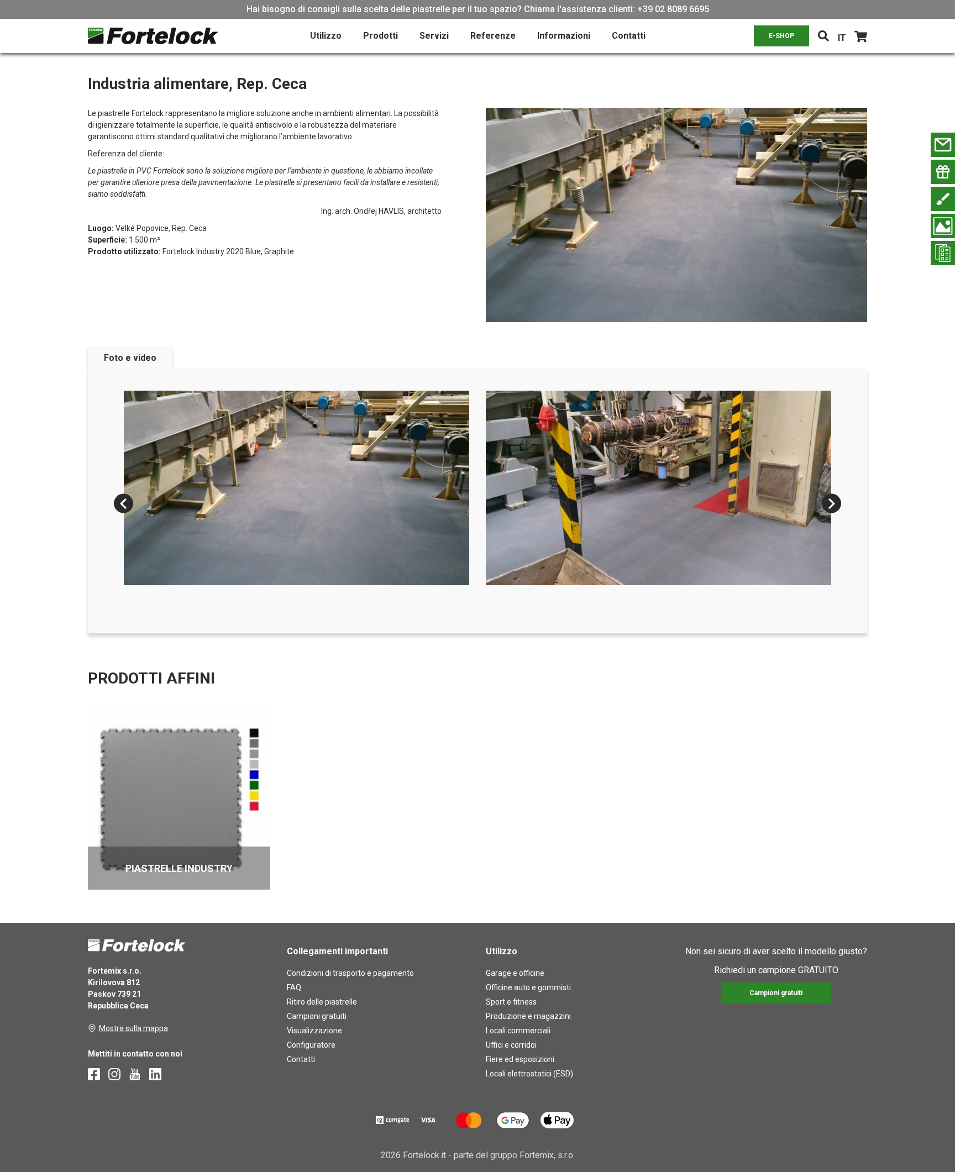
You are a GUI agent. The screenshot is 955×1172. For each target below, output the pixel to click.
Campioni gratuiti (317, 1016)
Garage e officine (515, 973)
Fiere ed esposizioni (520, 1059)
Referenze (493, 35)
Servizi (434, 35)
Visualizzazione (314, 1030)
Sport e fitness (511, 1001)
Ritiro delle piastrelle (322, 1001)
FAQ (294, 987)
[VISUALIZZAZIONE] (943, 226)
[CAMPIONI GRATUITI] (943, 172)
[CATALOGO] (943, 253)
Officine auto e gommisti (528, 987)
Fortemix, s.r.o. (547, 1155)
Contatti (629, 35)
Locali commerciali (518, 1030)
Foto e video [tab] (130, 358)
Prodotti (380, 35)
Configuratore (311, 1044)
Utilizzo (326, 35)
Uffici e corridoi (511, 1044)
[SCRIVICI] (943, 145)
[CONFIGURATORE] (943, 199)
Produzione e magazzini (528, 1016)
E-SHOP (781, 36)
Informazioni (563, 35)
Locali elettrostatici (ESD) (529, 1073)
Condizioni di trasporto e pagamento (350, 973)
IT (842, 38)
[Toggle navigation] (823, 36)
